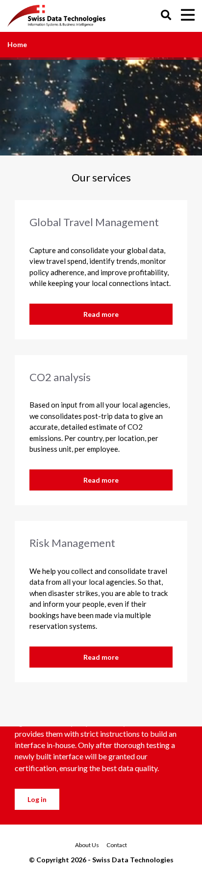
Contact (116, 845)
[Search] (166, 16)
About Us (87, 845)
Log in (37, 799)
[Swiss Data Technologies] (59, 16)
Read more (101, 314)
